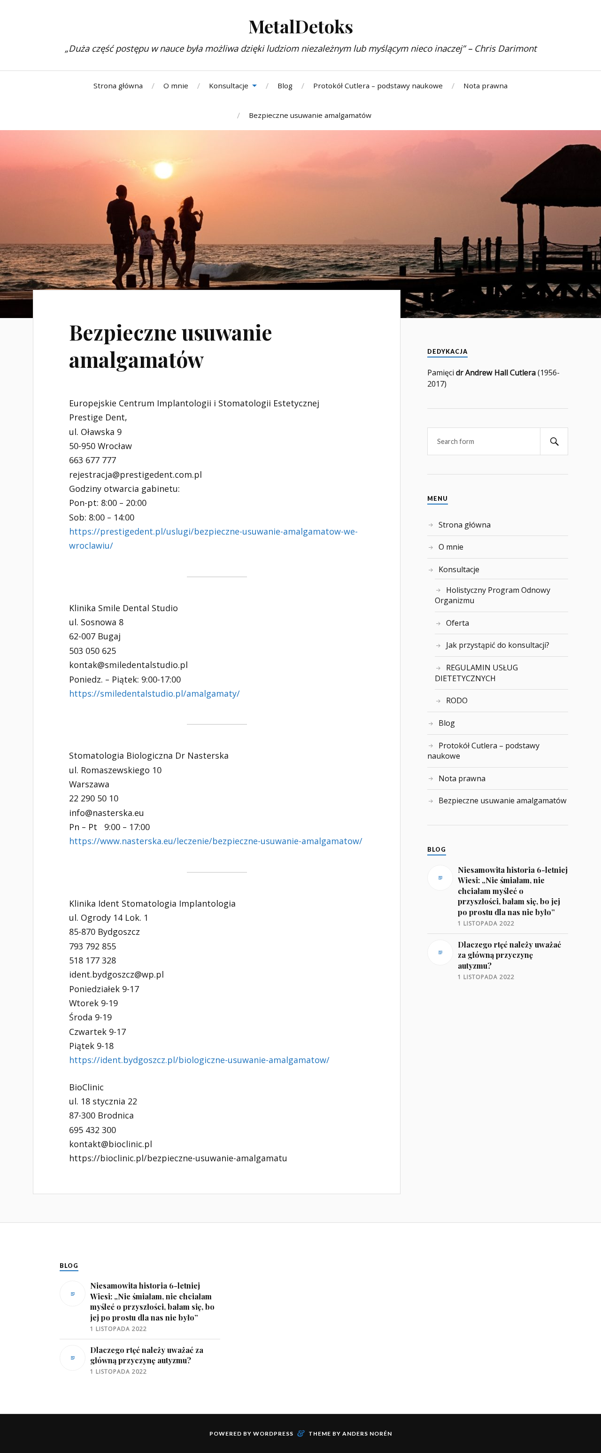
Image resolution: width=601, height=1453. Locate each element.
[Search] (554, 441)
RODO (457, 700)
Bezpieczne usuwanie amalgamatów (310, 115)
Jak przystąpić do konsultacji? (497, 645)
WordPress (273, 1433)
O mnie (175, 85)
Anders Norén (367, 1433)
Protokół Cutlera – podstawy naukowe (378, 85)
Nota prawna (485, 85)
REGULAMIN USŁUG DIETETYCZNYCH (476, 673)
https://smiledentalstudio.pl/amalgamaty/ (154, 693)
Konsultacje (228, 85)
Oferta (457, 623)
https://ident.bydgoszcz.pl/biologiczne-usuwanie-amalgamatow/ (199, 1059)
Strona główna (118, 85)
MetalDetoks (300, 26)
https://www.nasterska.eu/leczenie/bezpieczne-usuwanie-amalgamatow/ (215, 841)
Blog (285, 85)
